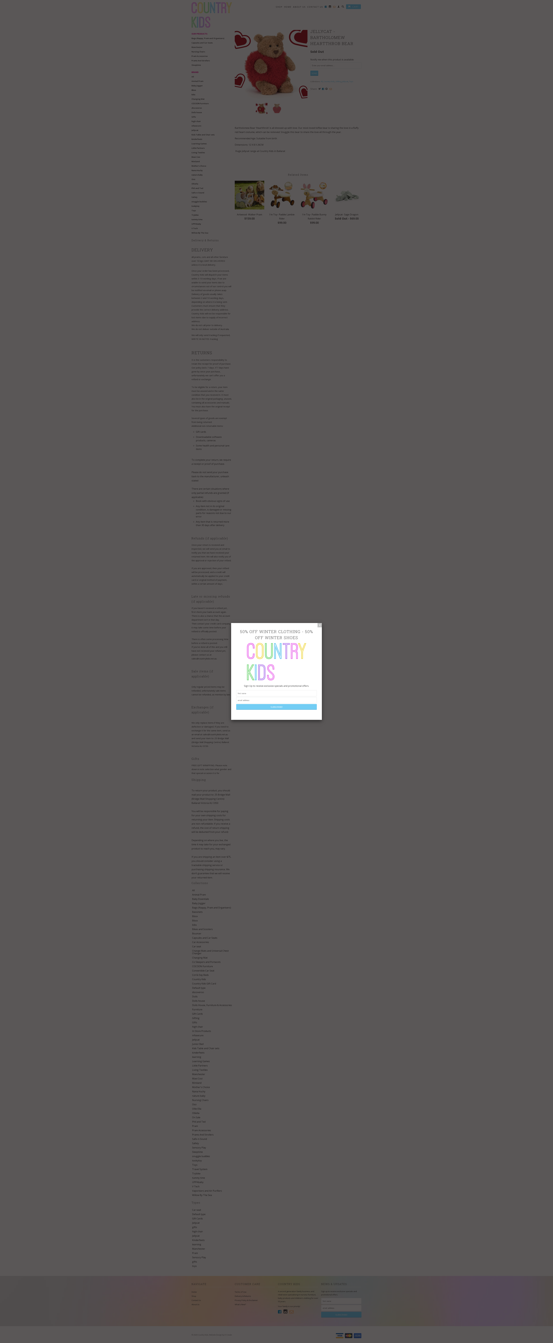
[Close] (320, 625)
